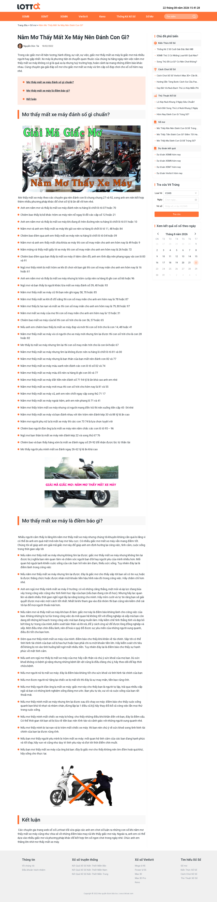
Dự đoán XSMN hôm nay (169, 161)
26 (157, 244)
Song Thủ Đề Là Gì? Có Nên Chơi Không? (177, 61)
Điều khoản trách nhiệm (33, 870)
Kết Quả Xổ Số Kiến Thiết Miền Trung (90, 874)
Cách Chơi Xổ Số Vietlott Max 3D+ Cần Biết (178, 75)
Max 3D (138, 874)
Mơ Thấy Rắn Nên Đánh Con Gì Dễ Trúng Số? (179, 128)
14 (189, 256)
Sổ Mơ (149, 16)
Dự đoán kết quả (167, 148)
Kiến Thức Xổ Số (167, 43)
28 (170, 244)
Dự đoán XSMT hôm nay (169, 167)
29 (176, 244)
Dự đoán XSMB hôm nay (169, 154)
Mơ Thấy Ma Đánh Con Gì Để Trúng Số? (176, 140)
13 (183, 256)
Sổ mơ (33, 25)
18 (170, 262)
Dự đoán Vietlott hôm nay (169, 173)
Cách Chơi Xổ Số (167, 69)
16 (157, 262)
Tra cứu (176, 214)
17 (163, 262)
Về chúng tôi (28, 865)
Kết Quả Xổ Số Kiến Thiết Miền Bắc (89, 865)
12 (176, 256)
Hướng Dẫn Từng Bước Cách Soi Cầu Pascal (178, 81)
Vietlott (83, 16)
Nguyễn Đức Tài (31, 46)
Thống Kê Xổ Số (126, 16)
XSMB (25, 16)
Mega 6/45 (140, 865)
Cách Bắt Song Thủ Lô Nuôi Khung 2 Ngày (177, 108)
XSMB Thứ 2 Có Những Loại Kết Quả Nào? (177, 55)
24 (163, 269)
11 (170, 256)
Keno (102, 16)
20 (183, 262)
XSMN (64, 16)
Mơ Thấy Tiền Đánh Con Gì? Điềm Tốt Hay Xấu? (180, 134)
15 (196, 256)
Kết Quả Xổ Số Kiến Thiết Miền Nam (89, 870)
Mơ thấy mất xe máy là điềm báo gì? (48, 90)
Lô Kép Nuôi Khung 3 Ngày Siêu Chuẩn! (176, 102)
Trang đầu (23, 25)
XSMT (44, 16)
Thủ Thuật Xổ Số (167, 95)
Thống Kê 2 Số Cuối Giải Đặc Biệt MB (175, 49)
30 (183, 244)
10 (163, 256)
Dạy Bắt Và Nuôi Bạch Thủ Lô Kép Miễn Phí (178, 88)
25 (170, 269)
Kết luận (31, 99)
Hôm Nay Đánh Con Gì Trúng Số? (173, 114)
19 (176, 262)
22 (196, 262)
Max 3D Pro (140, 878)
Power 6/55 (140, 870)
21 (189, 262)
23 (157, 269)
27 (163, 244)
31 (189, 244)
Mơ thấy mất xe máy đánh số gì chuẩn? (50, 82)
